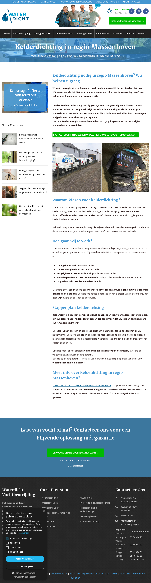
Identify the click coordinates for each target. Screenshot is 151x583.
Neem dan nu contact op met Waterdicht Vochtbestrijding (82, 385)
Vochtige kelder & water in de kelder (56, 514)
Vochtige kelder (85, 33)
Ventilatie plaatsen (88, 516)
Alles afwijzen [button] (25, 566)
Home (7, 33)
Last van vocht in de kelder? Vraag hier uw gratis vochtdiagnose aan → (95, 135)
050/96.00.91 (136, 552)
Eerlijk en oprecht (49, 2)
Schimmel (118, 33)
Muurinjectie (86, 497)
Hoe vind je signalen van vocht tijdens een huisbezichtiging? (30, 156)
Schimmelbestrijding (89, 521)
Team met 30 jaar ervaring (24, 2)
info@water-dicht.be (25, 105)
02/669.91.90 (136, 544)
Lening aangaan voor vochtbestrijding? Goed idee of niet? (32, 174)
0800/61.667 (25, 99)
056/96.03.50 (136, 555)
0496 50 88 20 (137, 559)
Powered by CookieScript (25, 577)
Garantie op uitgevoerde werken (77, 2)
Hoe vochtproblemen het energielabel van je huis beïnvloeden (31, 210)
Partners (125, 573)
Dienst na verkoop (133, 2)
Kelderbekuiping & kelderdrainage (88, 509)
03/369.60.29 (136, 537)
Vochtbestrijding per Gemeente (88, 573)
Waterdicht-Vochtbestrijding (46, 55)
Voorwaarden (59, 573)
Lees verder (24, 533)
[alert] (25, 544)
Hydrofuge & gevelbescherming (95, 502)
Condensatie (102, 33)
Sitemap (113, 573)
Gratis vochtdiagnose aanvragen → (127, 20)
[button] (25, 573)
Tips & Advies (48, 526)
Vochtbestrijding (22, 33)
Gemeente (70, 55)
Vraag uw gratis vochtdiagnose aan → (75, 453)
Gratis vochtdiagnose (108, 2)
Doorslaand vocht (64, 33)
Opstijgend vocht (43, 33)
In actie (130, 33)
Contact (141, 33)
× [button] (44, 511)
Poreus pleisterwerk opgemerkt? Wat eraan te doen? (31, 138)
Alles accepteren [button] (25, 559)
